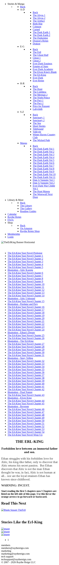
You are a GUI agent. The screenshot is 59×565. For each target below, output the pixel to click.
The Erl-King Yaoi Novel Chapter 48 (26, 415)
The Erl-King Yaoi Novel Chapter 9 (25, 281)
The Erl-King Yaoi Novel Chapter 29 (26, 349)
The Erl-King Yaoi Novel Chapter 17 (26, 309)
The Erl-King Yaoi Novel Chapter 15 (26, 301)
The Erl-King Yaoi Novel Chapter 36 (26, 372)
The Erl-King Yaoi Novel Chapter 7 (25, 275)
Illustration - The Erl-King (21, 341)
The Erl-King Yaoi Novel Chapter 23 (26, 327)
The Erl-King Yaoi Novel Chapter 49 (26, 417)
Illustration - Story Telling (20, 358)
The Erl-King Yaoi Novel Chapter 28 (26, 346)
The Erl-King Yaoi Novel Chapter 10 (26, 284)
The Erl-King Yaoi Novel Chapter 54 (26, 432)
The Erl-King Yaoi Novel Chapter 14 (26, 295)
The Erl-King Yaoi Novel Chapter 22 (26, 324)
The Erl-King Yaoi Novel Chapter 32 (26, 361)
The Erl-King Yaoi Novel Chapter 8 (25, 278)
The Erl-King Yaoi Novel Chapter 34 (26, 366)
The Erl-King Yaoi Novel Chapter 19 (26, 315)
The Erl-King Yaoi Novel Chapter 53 (26, 429)
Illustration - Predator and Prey (23, 304)
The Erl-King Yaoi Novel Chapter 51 (26, 423)
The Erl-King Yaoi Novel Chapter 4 (25, 264)
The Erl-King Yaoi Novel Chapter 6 (25, 273)
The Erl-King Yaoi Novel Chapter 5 (25, 267)
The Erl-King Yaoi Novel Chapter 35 (26, 369)
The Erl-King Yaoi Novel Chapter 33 (26, 363)
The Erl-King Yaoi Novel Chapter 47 (26, 412)
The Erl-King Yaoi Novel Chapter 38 (26, 378)
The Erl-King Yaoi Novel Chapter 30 (26, 352)
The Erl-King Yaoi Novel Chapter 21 (26, 321)
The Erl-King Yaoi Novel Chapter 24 (26, 329)
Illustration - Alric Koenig (20, 270)
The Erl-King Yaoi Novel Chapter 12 (26, 290)
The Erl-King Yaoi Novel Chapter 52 (26, 426)
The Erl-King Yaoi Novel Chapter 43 (26, 395)
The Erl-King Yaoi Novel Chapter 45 (26, 403)
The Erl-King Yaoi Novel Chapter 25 (26, 335)
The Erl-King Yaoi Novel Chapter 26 (26, 338)
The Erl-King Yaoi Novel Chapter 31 (26, 355)
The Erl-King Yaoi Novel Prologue (25, 253)
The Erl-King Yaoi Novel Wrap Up (25, 434)
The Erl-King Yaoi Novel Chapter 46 (26, 409)
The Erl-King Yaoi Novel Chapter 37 (26, 375)
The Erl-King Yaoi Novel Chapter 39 (26, 381)
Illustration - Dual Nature (20, 392)
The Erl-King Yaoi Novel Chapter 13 (26, 292)
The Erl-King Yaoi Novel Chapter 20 (26, 318)
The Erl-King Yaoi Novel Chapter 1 (25, 255)
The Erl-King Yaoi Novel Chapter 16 (26, 307)
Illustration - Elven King (20, 398)
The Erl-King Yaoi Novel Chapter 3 (25, 261)
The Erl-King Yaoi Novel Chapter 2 (25, 258)
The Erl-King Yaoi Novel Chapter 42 (26, 389)
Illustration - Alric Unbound (21, 298)
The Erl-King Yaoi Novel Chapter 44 (26, 400)
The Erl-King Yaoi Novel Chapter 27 (26, 344)
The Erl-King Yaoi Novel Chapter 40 (26, 383)
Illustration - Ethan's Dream (21, 332)
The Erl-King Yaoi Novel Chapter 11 (26, 287)
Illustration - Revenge (18, 406)
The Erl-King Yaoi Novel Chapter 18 (26, 312)
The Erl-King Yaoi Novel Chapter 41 (26, 386)
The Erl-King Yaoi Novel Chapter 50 (26, 420)
